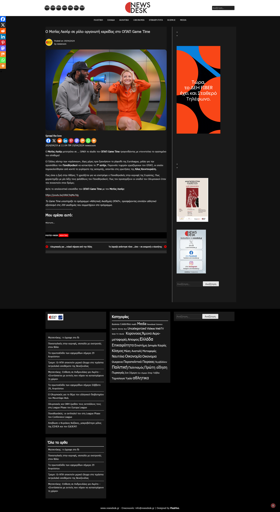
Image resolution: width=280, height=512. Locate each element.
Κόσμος (76, 8)
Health (134, 324)
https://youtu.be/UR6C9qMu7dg (62, 195)
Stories (120, 329)
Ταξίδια (156, 372)
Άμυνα (147, 333)
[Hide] (1, 71)
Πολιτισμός (136, 367)
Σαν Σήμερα (131, 372)
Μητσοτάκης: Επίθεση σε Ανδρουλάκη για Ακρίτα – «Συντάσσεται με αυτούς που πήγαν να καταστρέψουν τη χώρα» (76, 375)
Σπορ (150, 372)
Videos (151, 328)
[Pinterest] (71, 140)
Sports (114, 329)
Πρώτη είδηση (155, 367)
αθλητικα (58, 8)
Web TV (115, 334)
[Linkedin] (65, 140)
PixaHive (174, 508)
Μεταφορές (149, 351)
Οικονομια (149, 356)
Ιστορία (152, 345)
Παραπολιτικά (133, 361)
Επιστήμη (140, 345)
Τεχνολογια (118, 378)
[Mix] (82, 140)
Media (81, 8)
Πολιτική (46, 8)
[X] (54, 140)
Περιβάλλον (161, 361)
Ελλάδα (52, 8)
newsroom (61, 43)
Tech (125, 329)
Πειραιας (148, 361)
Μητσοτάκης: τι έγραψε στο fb (63, 337)
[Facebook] (48, 140)
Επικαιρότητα (70, 8)
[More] (93, 140)
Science (159, 324)
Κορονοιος (133, 333)
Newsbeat (151, 324)
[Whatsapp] (88, 140)
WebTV (159, 328)
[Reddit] (59, 140)
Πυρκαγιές (118, 372)
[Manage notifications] (273, 505)
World (121, 334)
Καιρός (162, 345)
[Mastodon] (76, 140)
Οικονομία (64, 8)
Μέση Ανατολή (133, 351)
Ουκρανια (117, 361)
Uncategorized (137, 328)
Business (115, 324)
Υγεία (129, 378)
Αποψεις (133, 339)
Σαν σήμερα (142, 373)
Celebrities (125, 324)
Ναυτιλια (118, 356)
